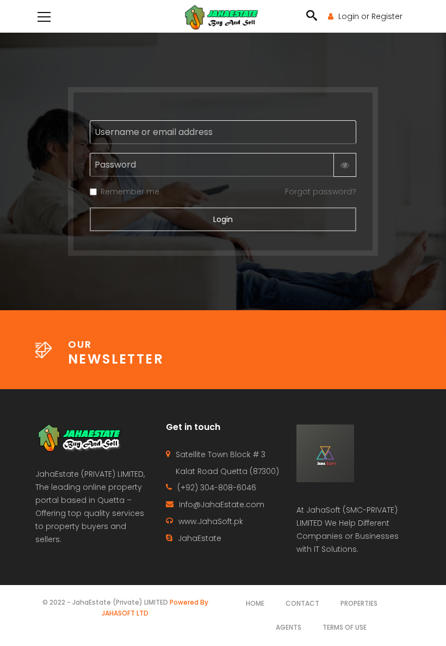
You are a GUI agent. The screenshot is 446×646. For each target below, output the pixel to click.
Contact (302, 603)
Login (223, 219)
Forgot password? (320, 191)
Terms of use (345, 627)
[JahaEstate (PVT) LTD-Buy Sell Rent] (223, 16)
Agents (288, 627)
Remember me (130, 191)
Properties (358, 603)
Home (255, 603)
